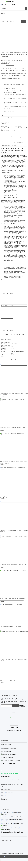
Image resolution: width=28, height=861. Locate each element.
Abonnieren (15, 706)
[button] (8, 4)
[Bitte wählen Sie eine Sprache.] (4, 4)
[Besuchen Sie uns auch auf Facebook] (2, 842)
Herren (12, 348)
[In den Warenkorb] (2, 18)
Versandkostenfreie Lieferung (14, 126)
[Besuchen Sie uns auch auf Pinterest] (2, 846)
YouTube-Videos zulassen (7, 293)
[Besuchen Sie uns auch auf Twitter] (2, 844)
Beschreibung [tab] (20, 142)
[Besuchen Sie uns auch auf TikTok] (2, 849)
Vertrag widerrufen (6, 840)
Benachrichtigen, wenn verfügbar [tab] (9, 145)
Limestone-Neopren (15, 351)
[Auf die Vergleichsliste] (22, 21)
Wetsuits (8, 63)
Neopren (22, 351)
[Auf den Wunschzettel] (24, 21)
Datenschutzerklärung (6, 699)
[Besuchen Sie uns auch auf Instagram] (2, 847)
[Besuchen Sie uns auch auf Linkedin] (2, 850)
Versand (21, 853)
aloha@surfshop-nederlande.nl (7, 786)
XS (11, 350)
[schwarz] (13, 353)
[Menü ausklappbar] (2, 1)
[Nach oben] (0, 860)
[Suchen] (26, 8)
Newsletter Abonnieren (22, 706)
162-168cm (13, 354)
